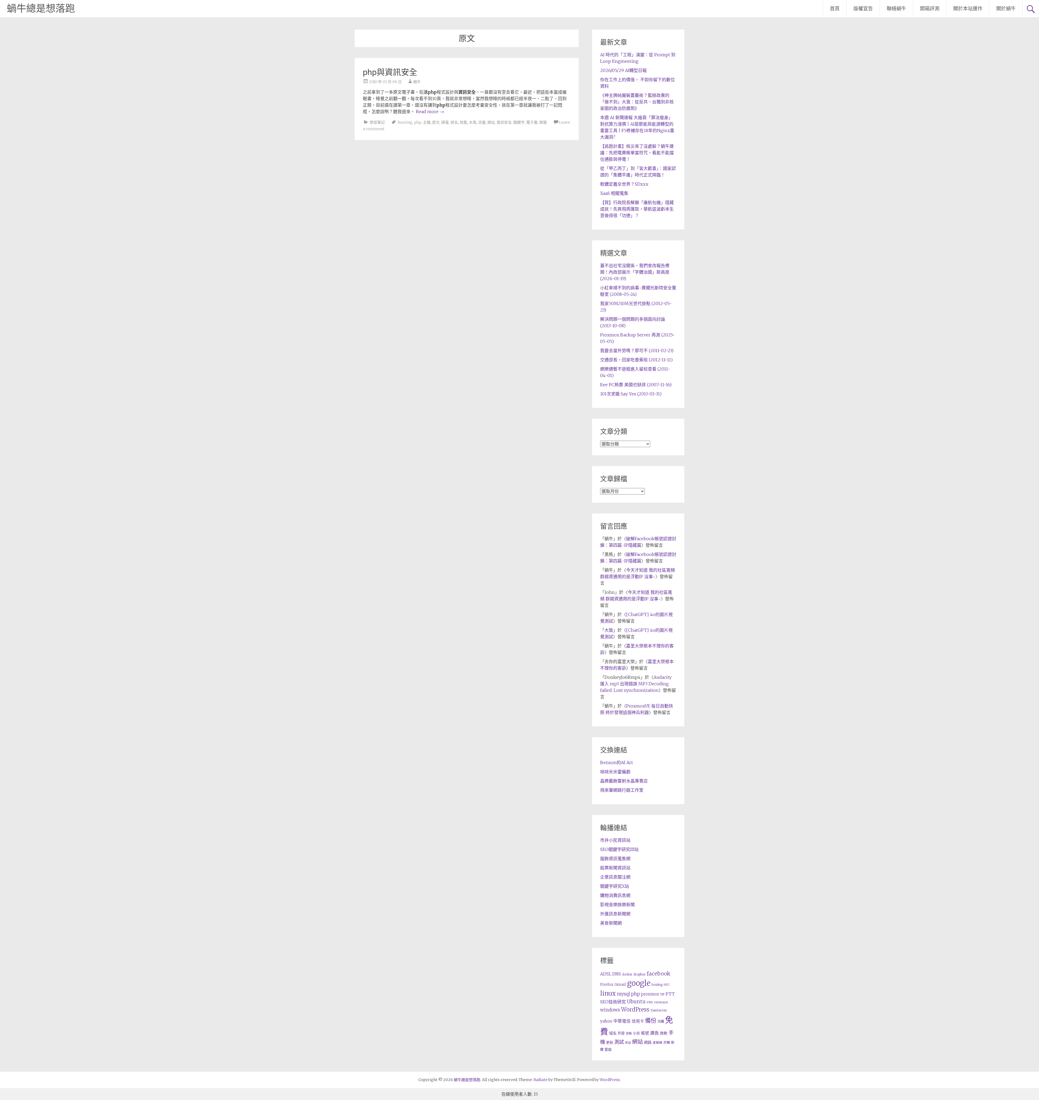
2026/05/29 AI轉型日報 (623, 70)
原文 (436, 122)
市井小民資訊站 (615, 840)
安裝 (629, 1033)
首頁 (835, 8)
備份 (650, 1020)
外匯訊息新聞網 (615, 913)
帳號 (645, 1033)
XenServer (658, 1010)
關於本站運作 (967, 8)
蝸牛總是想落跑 (41, 8)
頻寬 (543, 122)
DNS (616, 974)
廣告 (654, 1033)
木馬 (472, 122)
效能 (463, 122)
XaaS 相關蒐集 (614, 193)
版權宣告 (863, 8)
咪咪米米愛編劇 (615, 771)
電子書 (532, 122)
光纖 (660, 1021)
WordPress (635, 1009)
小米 (636, 1033)
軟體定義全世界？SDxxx (624, 184)
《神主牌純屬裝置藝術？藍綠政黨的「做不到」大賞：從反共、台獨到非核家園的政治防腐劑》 (637, 102)
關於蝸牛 (1006, 8)
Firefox (606, 984)
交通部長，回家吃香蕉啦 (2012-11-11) (636, 359)
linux (608, 993)
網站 (491, 122)
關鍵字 (519, 122)
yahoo (606, 1021)
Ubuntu (636, 1001)
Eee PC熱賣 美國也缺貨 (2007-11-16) (636, 384)
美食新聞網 (611, 923)
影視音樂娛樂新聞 (617, 904)
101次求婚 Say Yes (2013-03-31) (631, 394)
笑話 (628, 1043)
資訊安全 (504, 122)
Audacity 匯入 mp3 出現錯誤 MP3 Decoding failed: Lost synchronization (636, 684)
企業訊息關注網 (615, 877)
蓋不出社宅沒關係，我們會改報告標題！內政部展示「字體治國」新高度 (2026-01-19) (634, 272)
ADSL (605, 974)
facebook (658, 973)
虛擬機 (657, 1043)
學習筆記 (377, 122)
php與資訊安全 (390, 72)
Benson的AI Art (616, 762)
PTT (670, 994)
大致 (608, 630)
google (638, 983)
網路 (648, 1042)
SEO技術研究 (613, 1001)
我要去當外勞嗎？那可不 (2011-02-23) (636, 350)
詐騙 (666, 1042)
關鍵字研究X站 (614, 886)
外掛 (621, 1033)
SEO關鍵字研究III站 (619, 849)
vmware (661, 1002)
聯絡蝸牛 (896, 8)
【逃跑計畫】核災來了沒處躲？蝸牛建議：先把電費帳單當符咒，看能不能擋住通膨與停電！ (637, 152)
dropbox (639, 974)
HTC (667, 985)
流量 (482, 122)
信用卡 (638, 1021)
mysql (623, 994)
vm (650, 1002)
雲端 (607, 1049)
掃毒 (445, 122)
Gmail (620, 984)
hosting (405, 122)
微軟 (664, 1033)
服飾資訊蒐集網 (615, 858)
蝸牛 (417, 81)
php (417, 122)
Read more (430, 111)
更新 (609, 1042)
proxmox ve (653, 994)
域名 (613, 1033)
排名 (454, 122)
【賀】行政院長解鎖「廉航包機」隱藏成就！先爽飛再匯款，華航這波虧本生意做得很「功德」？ (637, 209)
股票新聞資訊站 (615, 867)
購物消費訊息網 (615, 895)
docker (627, 974)
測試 (619, 1042)
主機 (426, 122)
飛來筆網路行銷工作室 (621, 790)
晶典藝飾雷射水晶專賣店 (624, 781)
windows (610, 1010)
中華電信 (622, 1021)
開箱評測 (929, 8)
